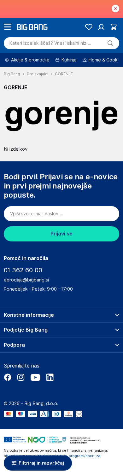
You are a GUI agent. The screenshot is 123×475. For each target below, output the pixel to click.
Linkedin (50, 377)
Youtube (35, 377)
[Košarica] (113, 26)
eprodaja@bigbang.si (26, 279)
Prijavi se (61, 234)
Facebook (7, 377)
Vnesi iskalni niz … (50, 43)
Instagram (21, 377)
